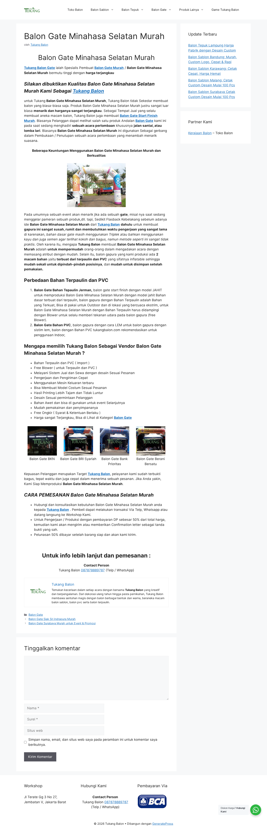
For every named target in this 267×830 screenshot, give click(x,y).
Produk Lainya (189, 10)
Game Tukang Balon (225, 10)
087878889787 (93, 570)
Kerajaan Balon (200, 133)
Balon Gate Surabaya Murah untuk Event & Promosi (62, 623)
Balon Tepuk (130, 10)
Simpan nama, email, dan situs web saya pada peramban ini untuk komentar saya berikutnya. (92, 742)
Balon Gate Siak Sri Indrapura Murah (52, 619)
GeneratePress (162, 824)
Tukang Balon (88, 91)
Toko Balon (75, 10)
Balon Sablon (100, 10)
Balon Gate (159, 10)
